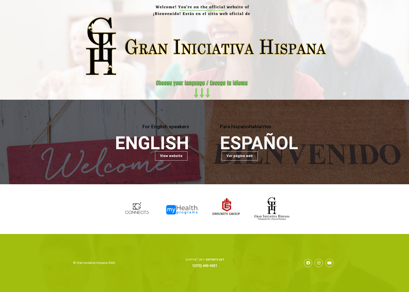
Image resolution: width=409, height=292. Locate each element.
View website (171, 156)
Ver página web (240, 156)
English (152, 143)
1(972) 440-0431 (204, 266)
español (259, 143)
